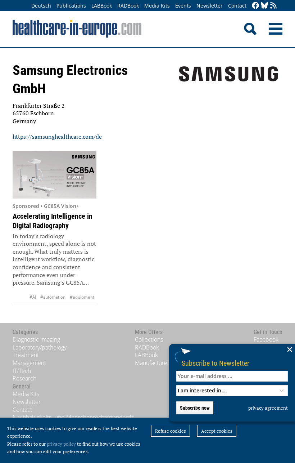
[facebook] (255, 6)
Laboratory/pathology (40, 347)
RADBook (128, 5)
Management (29, 363)
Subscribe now (195, 408)
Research (24, 378)
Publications (71, 5)
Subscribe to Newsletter (215, 363)
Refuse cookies (170, 431)
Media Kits (157, 5)
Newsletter (209, 5)
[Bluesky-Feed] (264, 6)
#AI (33, 297)
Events (183, 5)
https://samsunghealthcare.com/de (57, 137)
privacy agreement (268, 408)
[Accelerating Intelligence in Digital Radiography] (54, 174)
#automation (52, 297)
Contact (237, 5)
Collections (149, 339)
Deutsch (41, 5)
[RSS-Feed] (273, 6)
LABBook (101, 5)
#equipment (82, 297)
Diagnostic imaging (36, 339)
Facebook (266, 339)
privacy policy (61, 444)
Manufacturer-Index (160, 363)
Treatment (26, 355)
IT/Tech (22, 371)
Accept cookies (216, 431)
